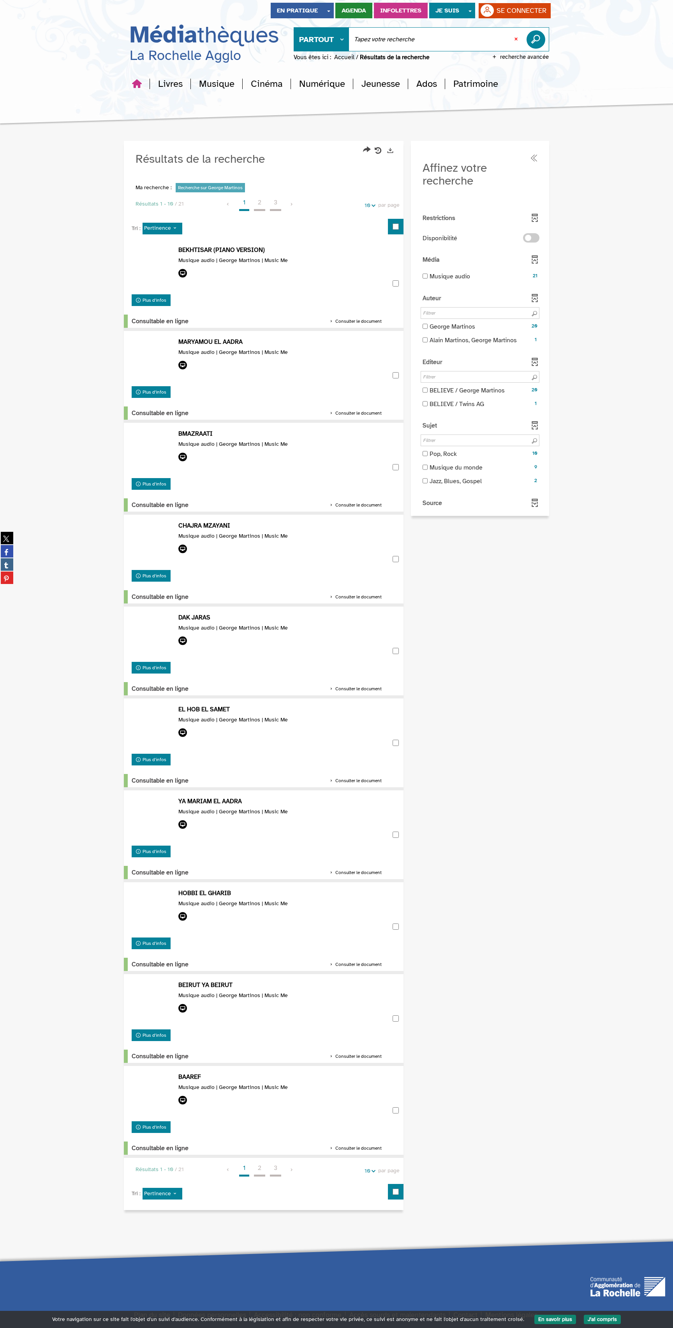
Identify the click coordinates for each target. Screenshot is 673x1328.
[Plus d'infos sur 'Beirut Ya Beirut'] (153, 1003)
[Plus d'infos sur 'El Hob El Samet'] (153, 727)
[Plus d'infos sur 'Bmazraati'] (153, 452)
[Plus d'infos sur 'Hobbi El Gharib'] (153, 911)
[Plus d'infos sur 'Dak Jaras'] (153, 635)
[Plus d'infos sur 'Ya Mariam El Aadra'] (153, 819)
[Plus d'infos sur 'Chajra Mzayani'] (153, 543)
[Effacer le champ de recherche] (516, 39)
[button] (170, 83)
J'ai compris (602, 1319)
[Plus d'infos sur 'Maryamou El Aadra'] (153, 360)
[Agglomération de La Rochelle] (627, 1286)
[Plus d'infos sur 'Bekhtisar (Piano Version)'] (153, 268)
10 (367, 205)
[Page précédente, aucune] (228, 204)
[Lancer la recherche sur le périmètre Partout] (537, 39)
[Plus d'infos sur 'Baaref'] (153, 1095)
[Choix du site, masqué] (329, 10)
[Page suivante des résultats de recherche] (292, 204)
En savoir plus (555, 1319)
